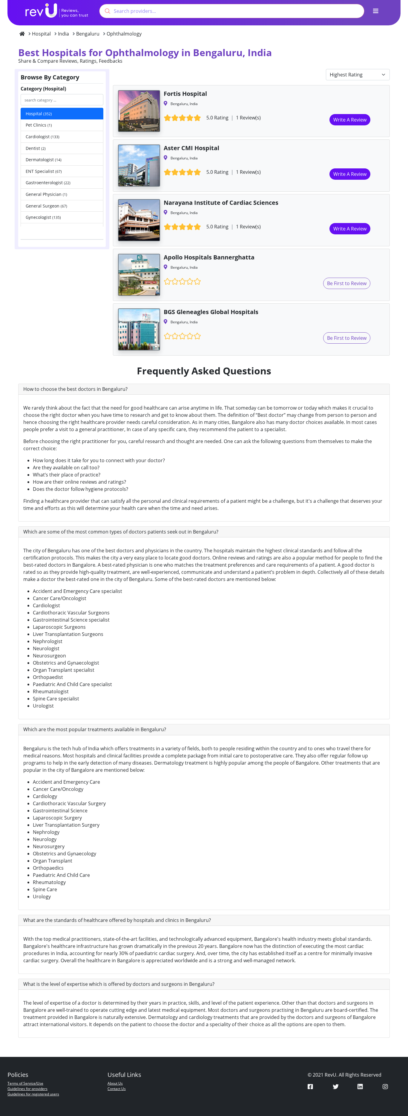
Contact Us (117, 1088)
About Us (115, 1083)
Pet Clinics (39, 125)
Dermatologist (44, 159)
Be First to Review (346, 283)
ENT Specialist (44, 171)
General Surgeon (46, 206)
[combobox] (231, 11)
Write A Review (349, 119)
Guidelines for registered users (33, 1094)
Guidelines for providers (27, 1088)
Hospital (39, 113)
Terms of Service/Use (25, 1083)
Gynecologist (43, 217)
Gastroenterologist (48, 182)
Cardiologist (42, 136)
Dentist (36, 148)
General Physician (46, 194)
